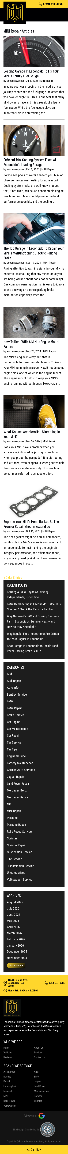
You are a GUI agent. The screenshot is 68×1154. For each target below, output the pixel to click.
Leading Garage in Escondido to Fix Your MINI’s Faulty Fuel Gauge (31, 74)
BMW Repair (14, 708)
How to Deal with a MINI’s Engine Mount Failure (31, 344)
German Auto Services (21, 770)
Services (38, 1052)
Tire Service (14, 859)
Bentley (7, 1076)
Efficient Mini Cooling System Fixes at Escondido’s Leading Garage (29, 162)
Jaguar (37, 1081)
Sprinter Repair (16, 845)
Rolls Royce (9, 1100)
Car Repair (13, 735)
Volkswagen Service (19, 879)
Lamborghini (9, 1086)
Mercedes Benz (17, 790)
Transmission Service (20, 866)
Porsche (12, 818)
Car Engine (13, 722)
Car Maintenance (17, 729)
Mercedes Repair (17, 797)
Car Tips (12, 749)
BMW (10, 701)
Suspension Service (19, 852)
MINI (5, 1096)
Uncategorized (16, 872)
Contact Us (40, 1057)
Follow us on (30, 1115)
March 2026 (14, 933)
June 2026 (13, 914)
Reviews (7, 1057)
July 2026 (13, 908)
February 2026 (16, 939)
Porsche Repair (16, 824)
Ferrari (6, 1081)
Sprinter (12, 838)
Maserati (7, 1091)
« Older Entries (12, 577)
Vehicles (7, 1052)
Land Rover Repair (18, 783)
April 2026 (13, 927)
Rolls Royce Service (19, 831)
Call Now (36, 1149)
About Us (38, 1047)
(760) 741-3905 (53, 4)
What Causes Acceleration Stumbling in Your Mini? (31, 434)
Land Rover (39, 1086)
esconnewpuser (15, 80)
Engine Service (16, 756)
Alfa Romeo (9, 1071)
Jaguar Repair (15, 777)
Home (6, 1047)
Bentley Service (17, 694)
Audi (10, 674)
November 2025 (17, 958)
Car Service (14, 742)
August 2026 (15, 902)
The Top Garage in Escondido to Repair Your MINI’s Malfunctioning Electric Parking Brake (33, 253)
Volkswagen (9, 1105)
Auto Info (12, 687)
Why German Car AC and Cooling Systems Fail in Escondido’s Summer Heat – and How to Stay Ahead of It (33, 621)
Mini (9, 804)
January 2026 (15, 945)
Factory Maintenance (20, 763)
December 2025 (17, 951)
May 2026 (13, 921)
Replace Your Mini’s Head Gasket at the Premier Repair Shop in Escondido (31, 524)
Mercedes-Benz (42, 1091)
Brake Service (15, 715)
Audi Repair (14, 681)
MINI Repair (46, 80)
